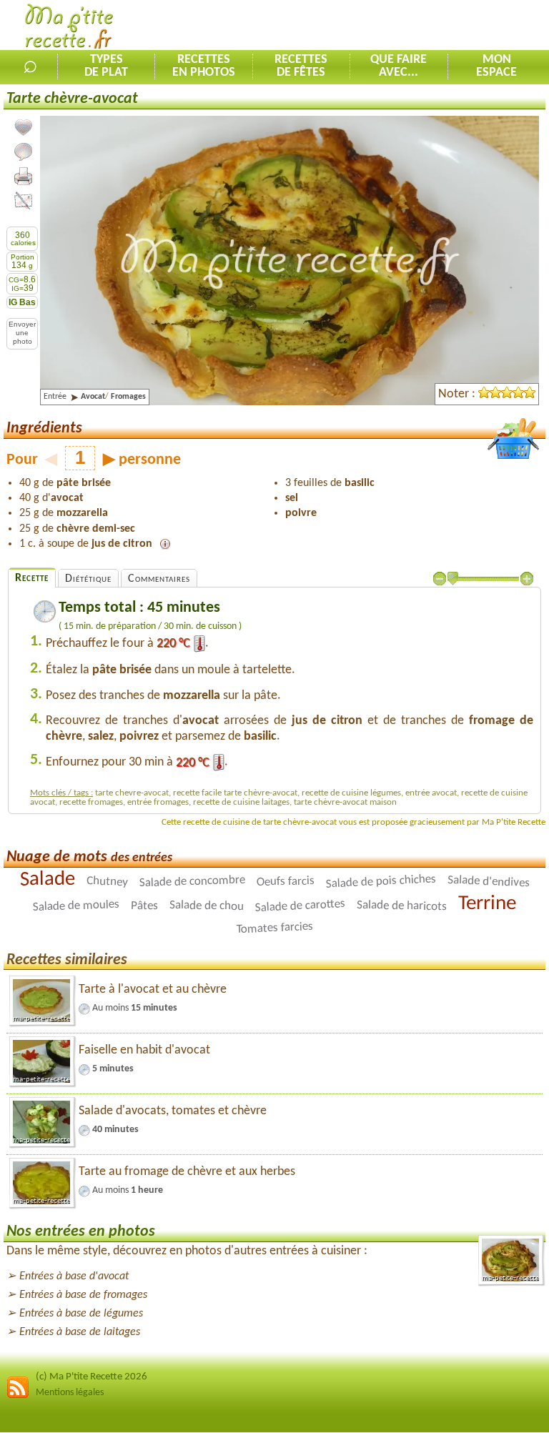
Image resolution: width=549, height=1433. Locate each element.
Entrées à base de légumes (81, 1313)
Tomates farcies (274, 927)
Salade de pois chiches (380, 881)
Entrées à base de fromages (83, 1295)
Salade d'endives (488, 881)
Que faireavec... (398, 66)
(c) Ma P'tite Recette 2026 (91, 1377)
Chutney (107, 881)
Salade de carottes (299, 905)
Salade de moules (76, 905)
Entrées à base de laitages (79, 1332)
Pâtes (144, 905)
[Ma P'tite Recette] (69, 29)
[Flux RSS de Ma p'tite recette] (18, 1396)
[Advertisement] (381, 25)
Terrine (487, 903)
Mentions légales (70, 1392)
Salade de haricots (402, 905)
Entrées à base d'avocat (74, 1276)
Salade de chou (206, 906)
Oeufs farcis (285, 881)
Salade (46, 879)
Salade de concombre (191, 881)
